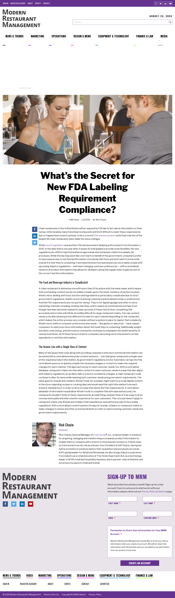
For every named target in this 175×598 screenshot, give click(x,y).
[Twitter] (161, 3)
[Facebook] (156, 3)
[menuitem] (5, 3)
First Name (113, 503)
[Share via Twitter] (34, 242)
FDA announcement (104, 235)
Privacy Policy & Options (153, 491)
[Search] (170, 22)
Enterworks (99, 435)
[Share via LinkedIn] (34, 236)
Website (63, 430)
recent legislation (54, 245)
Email (110, 517)
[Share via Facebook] (34, 229)
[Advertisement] (87, 67)
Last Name (148, 503)
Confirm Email (150, 517)
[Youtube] (170, 3)
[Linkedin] (165, 3)
